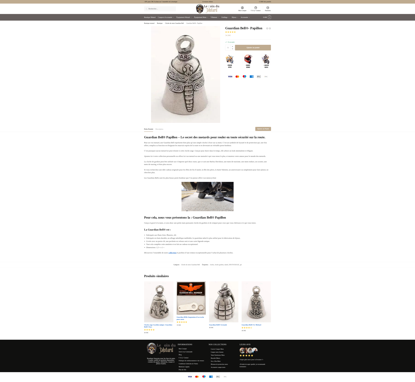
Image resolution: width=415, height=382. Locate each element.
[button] (230, 32)
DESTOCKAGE (234, 265)
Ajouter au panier (253, 47)
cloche (212, 265)
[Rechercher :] (160, 9)
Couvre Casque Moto (217, 349)
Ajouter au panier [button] (159, 337)
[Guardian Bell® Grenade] (223, 301)
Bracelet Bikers (215, 358)
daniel (226, 265)
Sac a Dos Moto (216, 361)
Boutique (160, 23)
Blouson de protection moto (219, 364)
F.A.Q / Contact (256, 10)
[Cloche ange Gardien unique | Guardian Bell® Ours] (158, 301)
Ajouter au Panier (263, 129)
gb (241, 265)
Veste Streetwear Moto (218, 355)
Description (159, 129)
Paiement (268, 10)
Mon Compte (242, 10)
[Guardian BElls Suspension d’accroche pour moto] (191, 298)
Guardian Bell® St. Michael (251, 325)
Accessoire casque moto (218, 367)
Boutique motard (149, 23)
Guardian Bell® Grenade (218, 325)
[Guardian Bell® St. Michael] (256, 301)
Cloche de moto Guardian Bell (174, 23)
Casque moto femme (217, 352)
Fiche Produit (148, 129)
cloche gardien (219, 265)
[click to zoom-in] (185, 74)
